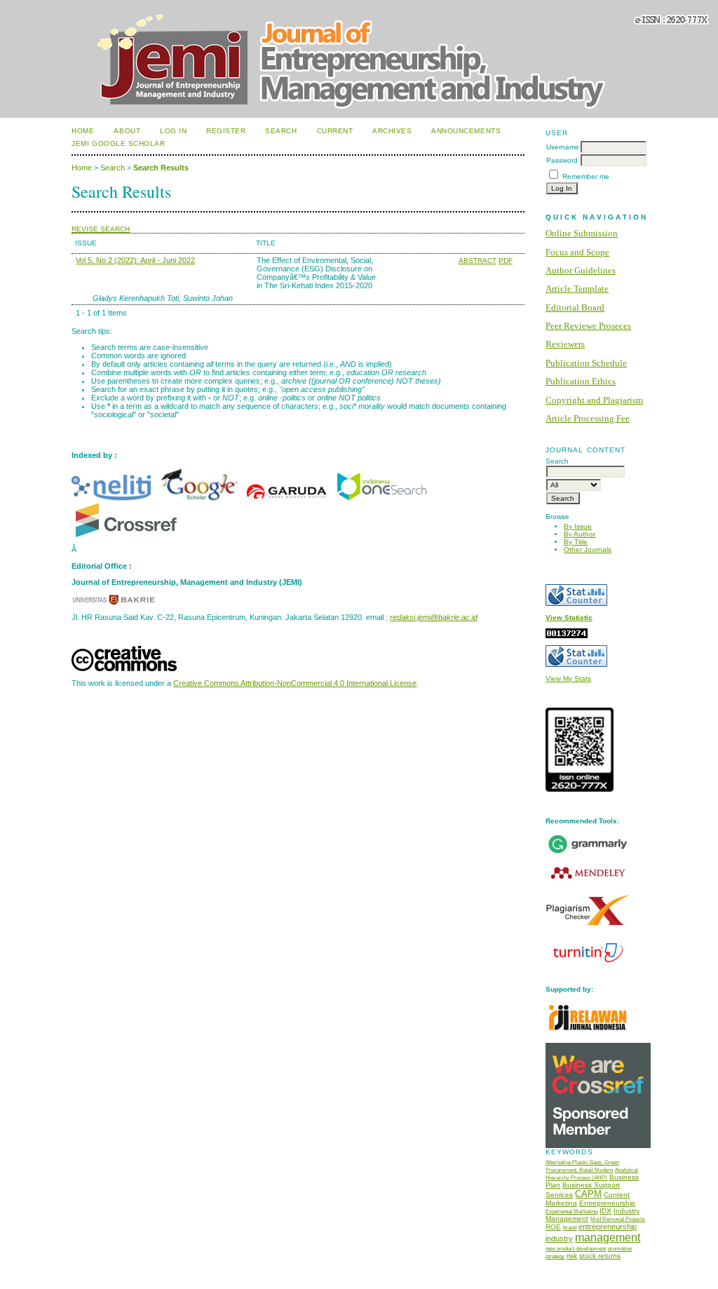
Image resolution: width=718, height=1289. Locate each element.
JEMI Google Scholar (118, 143)
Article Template (577, 288)
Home (83, 131)
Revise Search (101, 229)
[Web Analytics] (567, 636)
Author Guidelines (581, 270)
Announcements (466, 131)
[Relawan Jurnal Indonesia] (588, 1033)
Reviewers (565, 344)
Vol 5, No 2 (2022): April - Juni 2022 (135, 260)
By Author (579, 534)
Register (225, 131)
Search (281, 131)
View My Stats (568, 678)
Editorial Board (575, 307)
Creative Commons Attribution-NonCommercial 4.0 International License (294, 683)
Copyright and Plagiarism (594, 400)
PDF (506, 260)
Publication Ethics (581, 381)
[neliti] (114, 499)
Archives (392, 131)
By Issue (578, 526)
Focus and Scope (577, 252)
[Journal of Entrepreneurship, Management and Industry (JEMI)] (381, 499)
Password (562, 160)
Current (335, 131)
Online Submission (582, 233)
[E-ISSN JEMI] (580, 789)
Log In (173, 131)
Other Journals (587, 549)
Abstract (477, 260)
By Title (576, 542)
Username (562, 147)
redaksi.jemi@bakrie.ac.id (433, 617)
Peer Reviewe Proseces (588, 325)
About (127, 131)
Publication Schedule (586, 363)
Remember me (585, 176)
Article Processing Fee (588, 418)
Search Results (161, 167)
